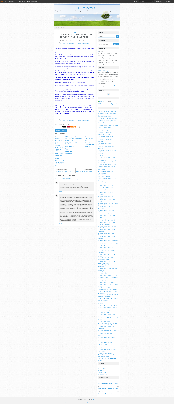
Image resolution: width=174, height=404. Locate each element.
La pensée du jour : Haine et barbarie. (107, 275)
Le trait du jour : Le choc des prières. (107, 348)
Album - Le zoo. (102, 173)
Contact (63, 27)
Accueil (57, 27)
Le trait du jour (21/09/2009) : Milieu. (107, 323)
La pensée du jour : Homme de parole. (108, 281)
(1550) (102, 367)
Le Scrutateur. (87, 8)
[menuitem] (57, 27)
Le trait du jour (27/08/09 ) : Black (106, 337)
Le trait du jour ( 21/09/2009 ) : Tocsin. (107, 325)
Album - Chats (101, 169)
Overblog (95, 399)
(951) (102, 369)
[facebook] (132, 1)
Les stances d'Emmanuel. (105, 394)
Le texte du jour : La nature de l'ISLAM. (108, 305)
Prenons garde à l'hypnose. (105, 353)
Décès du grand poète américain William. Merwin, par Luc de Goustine (117, 388)
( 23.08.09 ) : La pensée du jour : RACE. (107, 164)
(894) (101, 370)
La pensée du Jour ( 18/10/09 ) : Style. (107, 221)
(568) (102, 372)
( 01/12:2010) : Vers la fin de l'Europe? (107, 118)
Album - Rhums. (102, 175)
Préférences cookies (116, 402)
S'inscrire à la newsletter (61, 130)
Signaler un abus (90, 402)
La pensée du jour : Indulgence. (106, 282)
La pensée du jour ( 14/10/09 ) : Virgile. (108, 213)
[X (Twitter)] (134, 1)
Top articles (79, 402)
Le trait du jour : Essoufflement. (106, 346)
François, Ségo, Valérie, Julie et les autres (117, 104)
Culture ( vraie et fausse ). (104, 176)
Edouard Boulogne (111, 85)
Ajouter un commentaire (66, 178)
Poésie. (75, 32)
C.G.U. (96, 402)
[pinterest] (136, 1)
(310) (102, 374)
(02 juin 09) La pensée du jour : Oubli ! (107, 120)
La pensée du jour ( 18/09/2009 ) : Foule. (108, 219)
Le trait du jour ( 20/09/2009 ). (105, 321)
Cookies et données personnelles (104, 402)
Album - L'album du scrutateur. (106, 171)
